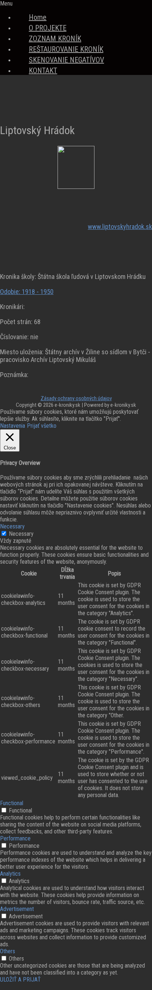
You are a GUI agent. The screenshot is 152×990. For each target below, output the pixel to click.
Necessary (21, 533)
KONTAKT (43, 70)
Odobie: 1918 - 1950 (26, 291)
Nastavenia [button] (12, 425)
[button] (76, 3)
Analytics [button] (10, 873)
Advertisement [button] (17, 908)
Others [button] (7, 951)
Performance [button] (15, 838)
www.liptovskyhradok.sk (120, 226)
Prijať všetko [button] (41, 425)
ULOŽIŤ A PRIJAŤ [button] (20, 979)
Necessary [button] (12, 526)
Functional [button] (11, 803)
